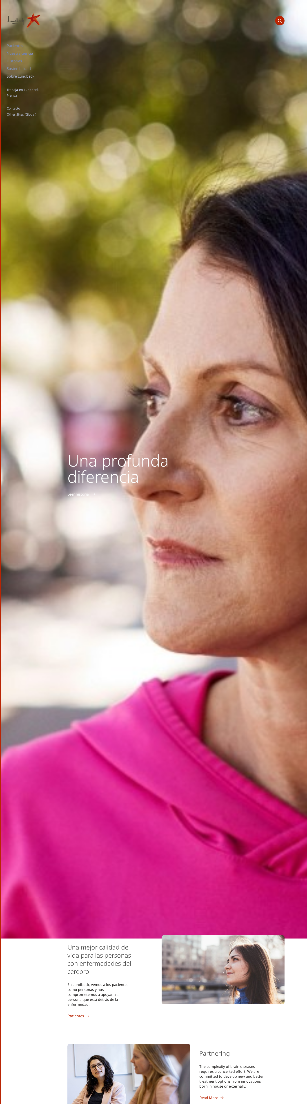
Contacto (13, 108)
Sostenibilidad (19, 68)
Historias (14, 60)
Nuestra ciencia (20, 53)
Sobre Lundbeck (20, 76)
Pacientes (15, 45)
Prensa (12, 95)
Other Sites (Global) (21, 114)
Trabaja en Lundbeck (22, 90)
